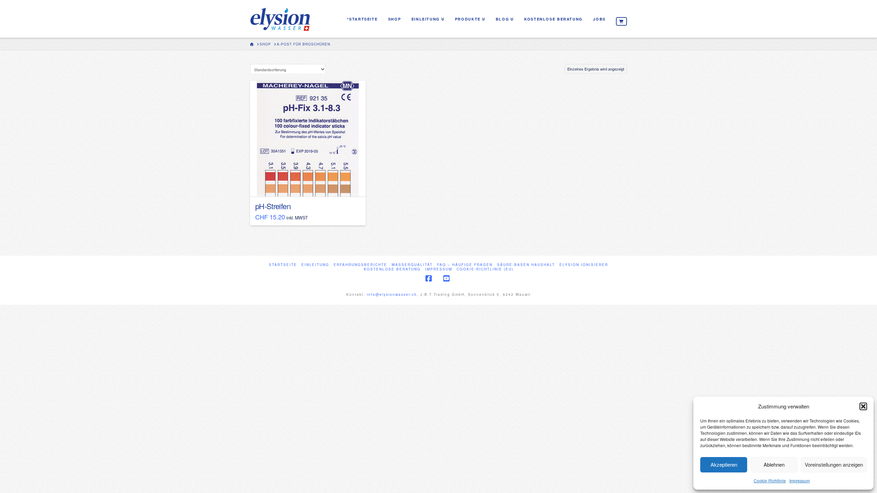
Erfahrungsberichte (360, 265)
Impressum (799, 480)
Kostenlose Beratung (392, 269)
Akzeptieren (724, 464)
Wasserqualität (412, 265)
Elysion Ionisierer (583, 265)
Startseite (283, 265)
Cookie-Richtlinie (770, 480)
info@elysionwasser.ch (392, 294)
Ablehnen (774, 464)
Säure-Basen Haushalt (526, 265)
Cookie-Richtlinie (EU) (485, 269)
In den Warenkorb (311, 185)
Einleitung (315, 265)
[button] (863, 406)
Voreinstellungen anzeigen (834, 464)
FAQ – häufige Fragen (465, 265)
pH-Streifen (273, 206)
